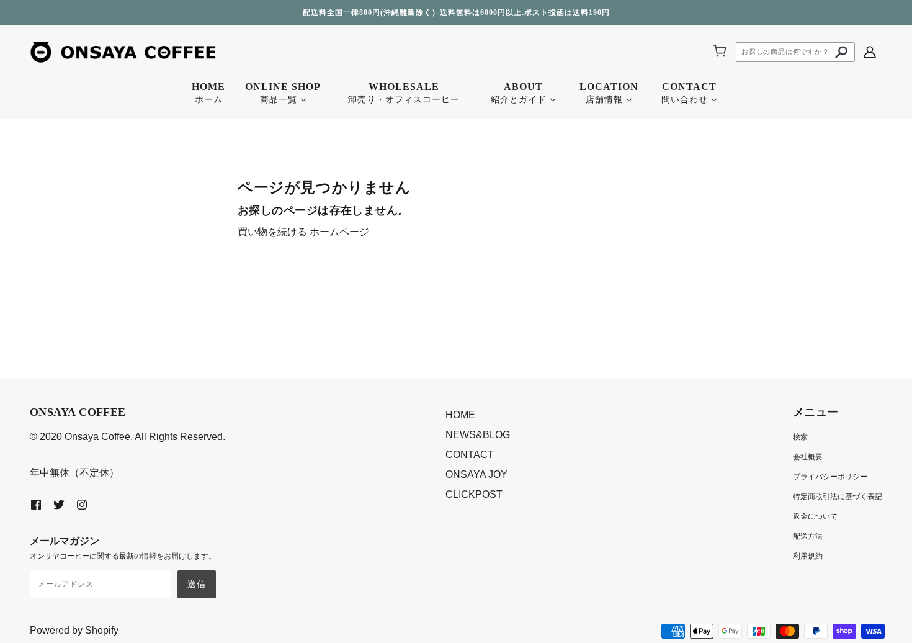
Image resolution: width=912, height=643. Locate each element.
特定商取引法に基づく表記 (837, 496)
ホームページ (339, 232)
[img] (869, 51)
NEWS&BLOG (477, 434)
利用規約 (808, 556)
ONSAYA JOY (476, 474)
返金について (815, 516)
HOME (460, 415)
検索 (800, 437)
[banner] (123, 51)
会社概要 (808, 456)
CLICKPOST (474, 494)
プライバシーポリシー (830, 476)
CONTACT (469, 454)
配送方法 (808, 536)
